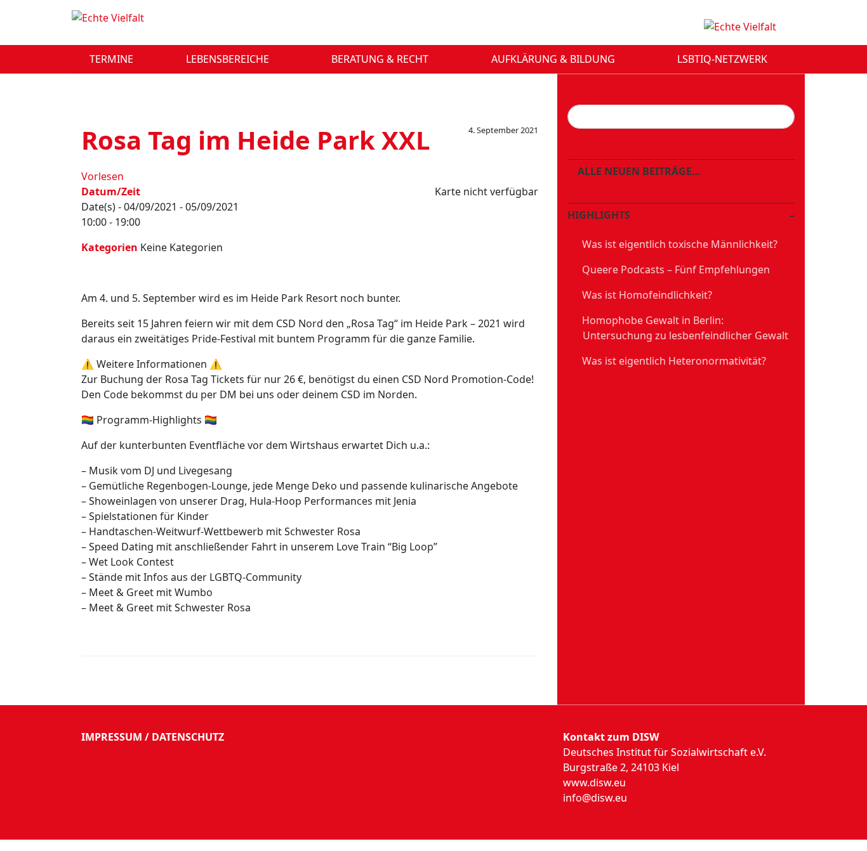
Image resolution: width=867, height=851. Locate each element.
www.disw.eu (594, 782)
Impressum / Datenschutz (152, 737)
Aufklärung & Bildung (554, 59)
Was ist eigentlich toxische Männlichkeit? (680, 244)
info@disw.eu (595, 798)
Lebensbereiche (229, 59)
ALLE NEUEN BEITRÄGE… (638, 171)
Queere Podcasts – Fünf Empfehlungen (676, 269)
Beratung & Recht (381, 59)
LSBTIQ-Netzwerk (723, 59)
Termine (111, 59)
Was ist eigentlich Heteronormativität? (674, 361)
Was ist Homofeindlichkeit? (647, 295)
